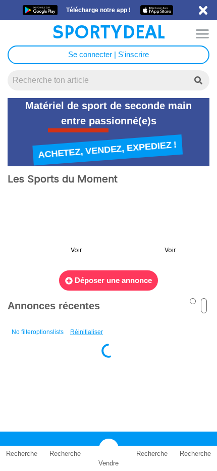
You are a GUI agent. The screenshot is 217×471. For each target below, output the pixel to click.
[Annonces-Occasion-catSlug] (49, 228)
